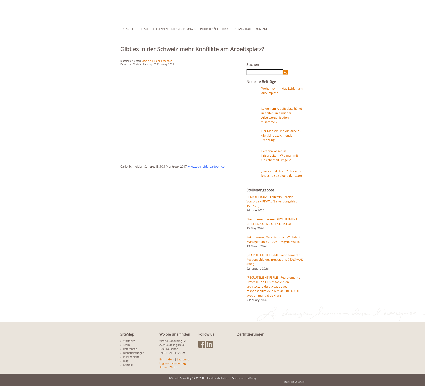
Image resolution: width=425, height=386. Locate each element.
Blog (225, 29)
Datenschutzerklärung (244, 378)
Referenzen (160, 29)
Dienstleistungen (183, 29)
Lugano (164, 363)
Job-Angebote (242, 29)
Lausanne (183, 359)
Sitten (163, 367)
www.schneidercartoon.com (207, 166)
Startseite (130, 29)
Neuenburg (178, 363)
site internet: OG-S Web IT (294, 382)
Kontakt (261, 29)
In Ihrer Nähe (209, 29)
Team (144, 29)
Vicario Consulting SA (183, 378)
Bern (162, 359)
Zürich (173, 367)
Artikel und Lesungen (160, 60)
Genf (171, 359)
